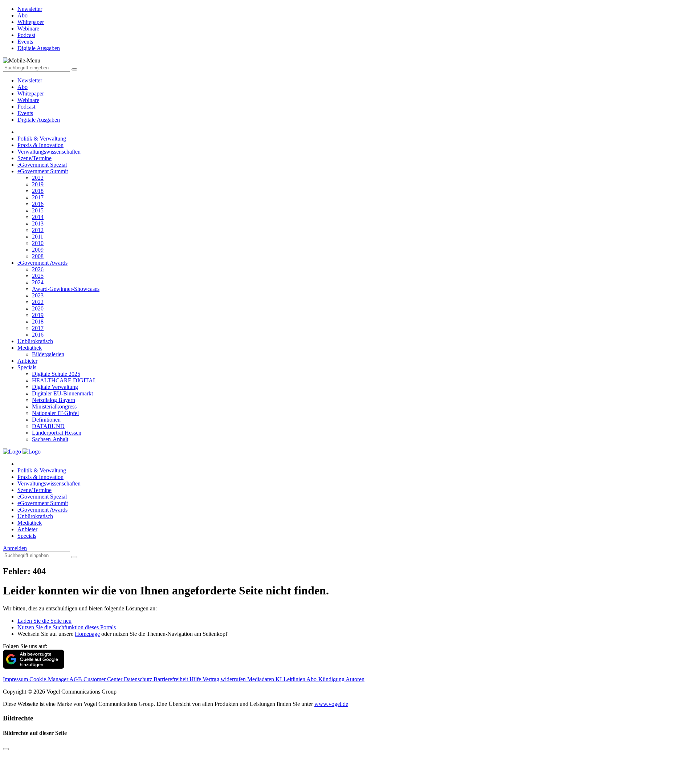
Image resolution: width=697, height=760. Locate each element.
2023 (38, 295)
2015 (38, 210)
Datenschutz (139, 679)
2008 (38, 256)
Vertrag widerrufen (225, 679)
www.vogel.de (331, 704)
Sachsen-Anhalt (50, 439)
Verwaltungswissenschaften (49, 152)
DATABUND (48, 426)
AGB (76, 679)
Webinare (28, 100)
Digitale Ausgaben (38, 120)
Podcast (26, 106)
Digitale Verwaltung (55, 387)
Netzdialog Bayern (53, 400)
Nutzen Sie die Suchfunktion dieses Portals (66, 627)
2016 (38, 204)
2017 (38, 197)
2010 (38, 243)
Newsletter (29, 80)
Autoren (355, 679)
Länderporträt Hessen (56, 433)
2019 (38, 184)
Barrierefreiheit (171, 679)
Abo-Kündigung (326, 679)
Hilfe (196, 679)
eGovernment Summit (42, 171)
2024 (38, 282)
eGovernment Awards (42, 263)
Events (25, 113)
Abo (22, 87)
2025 (38, 276)
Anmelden (15, 548)
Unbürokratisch (35, 341)
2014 (38, 217)
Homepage (87, 634)
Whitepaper (30, 93)
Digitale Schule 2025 (56, 374)
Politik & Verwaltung (41, 138)
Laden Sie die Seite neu (44, 621)
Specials (26, 367)
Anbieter (27, 361)
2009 (38, 250)
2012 (38, 230)
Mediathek (29, 348)
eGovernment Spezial (42, 165)
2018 (38, 191)
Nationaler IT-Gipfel (55, 413)
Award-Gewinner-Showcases (65, 289)
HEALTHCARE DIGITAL (64, 380)
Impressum (16, 679)
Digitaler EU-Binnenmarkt (62, 393)
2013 (38, 223)
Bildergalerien (48, 354)
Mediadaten (261, 679)
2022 (38, 178)
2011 (37, 236)
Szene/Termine (34, 158)
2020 (38, 308)
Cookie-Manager (49, 679)
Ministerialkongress (54, 406)
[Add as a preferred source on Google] (33, 667)
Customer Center (103, 679)
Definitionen (46, 419)
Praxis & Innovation (40, 145)
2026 (38, 269)
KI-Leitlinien (291, 679)
